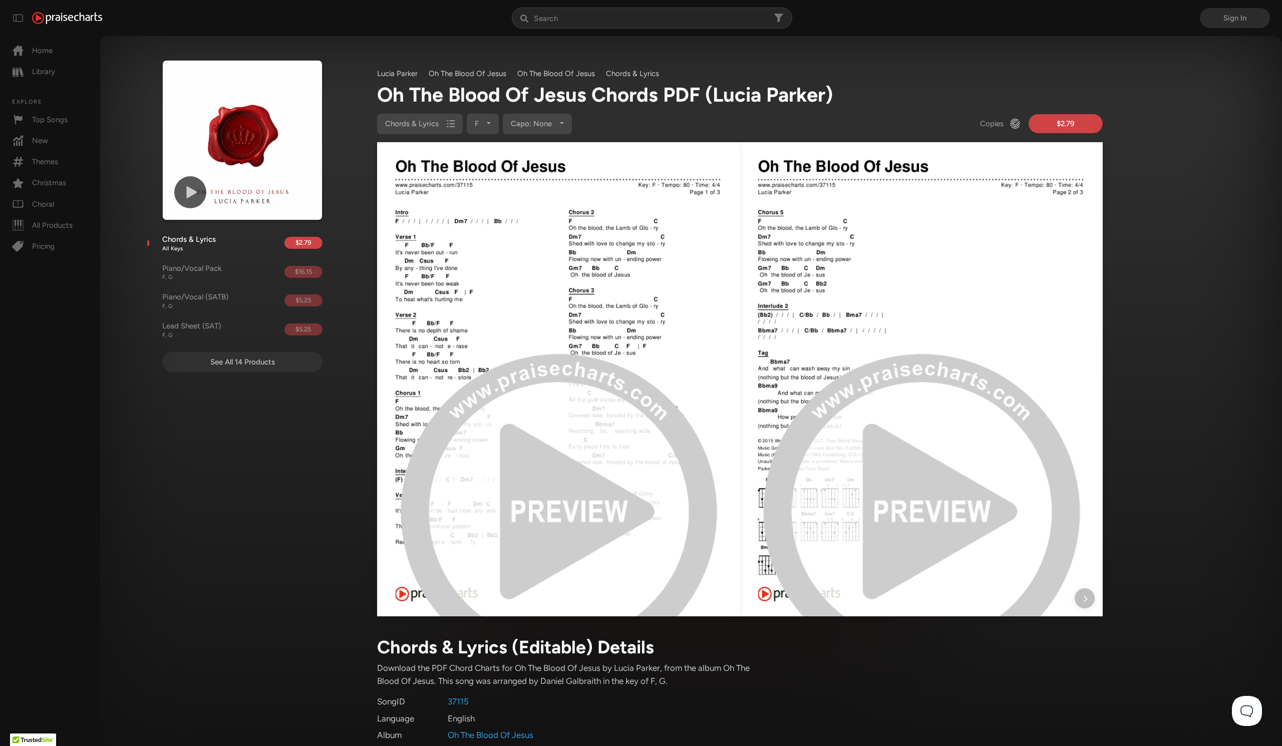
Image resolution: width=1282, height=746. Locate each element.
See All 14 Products (242, 361)
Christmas (49, 182)
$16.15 (303, 271)
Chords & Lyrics (189, 243)
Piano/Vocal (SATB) (195, 300)
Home (42, 50)
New (40, 140)
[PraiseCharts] (67, 18)
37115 (458, 701)
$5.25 (303, 300)
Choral (43, 204)
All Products (52, 225)
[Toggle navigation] (18, 18)
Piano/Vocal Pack (192, 272)
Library (43, 71)
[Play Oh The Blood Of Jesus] (190, 192)
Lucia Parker (397, 73)
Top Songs (50, 119)
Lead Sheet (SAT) (191, 329)
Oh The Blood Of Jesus (467, 73)
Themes (45, 161)
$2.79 (303, 242)
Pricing (43, 246)
